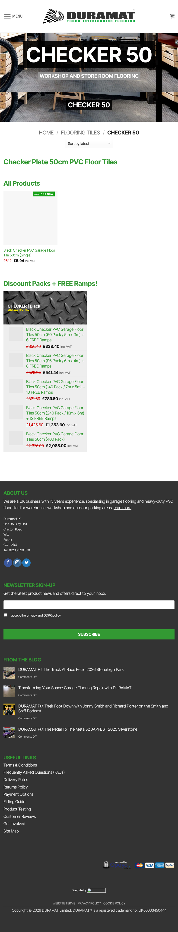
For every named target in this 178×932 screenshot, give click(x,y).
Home (46, 132)
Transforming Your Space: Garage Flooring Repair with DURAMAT (74, 687)
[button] (12, 16)
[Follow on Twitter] (26, 562)
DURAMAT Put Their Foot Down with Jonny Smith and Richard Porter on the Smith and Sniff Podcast (93, 708)
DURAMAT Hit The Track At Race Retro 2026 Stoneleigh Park (71, 669)
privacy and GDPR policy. (44, 615)
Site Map (11, 831)
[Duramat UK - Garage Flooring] (89, 16)
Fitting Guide (14, 801)
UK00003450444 (152, 910)
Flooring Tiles (80, 132)
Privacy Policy (89, 903)
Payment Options (18, 794)
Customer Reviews (19, 816)
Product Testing (17, 809)
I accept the (35, 615)
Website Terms (64, 903)
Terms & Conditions (20, 765)
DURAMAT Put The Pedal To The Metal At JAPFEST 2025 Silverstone (77, 729)
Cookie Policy (114, 903)
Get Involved (14, 823)
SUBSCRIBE (89, 634)
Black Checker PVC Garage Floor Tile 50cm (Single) (29, 252)
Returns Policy (15, 787)
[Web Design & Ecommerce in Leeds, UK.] (96, 890)
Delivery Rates (15, 779)
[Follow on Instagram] (17, 562)
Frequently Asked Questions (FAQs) (34, 772)
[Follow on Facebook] (8, 562)
